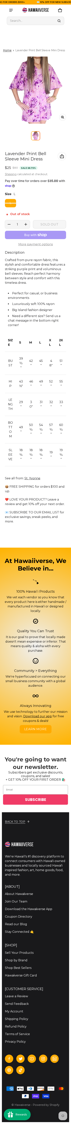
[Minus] (9, 224)
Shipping (10, 174)
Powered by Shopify (46, 1105)
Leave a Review (16, 996)
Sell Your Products (19, 953)
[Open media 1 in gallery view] (35, 135)
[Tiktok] (20, 1070)
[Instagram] (43, 1059)
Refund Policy (16, 1026)
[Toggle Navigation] (11, 10)
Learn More (35, 729)
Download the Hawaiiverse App (28, 909)
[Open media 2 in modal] (35, 90)
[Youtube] (32, 1059)
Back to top (15, 821)
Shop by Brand (16, 960)
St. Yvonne (32, 478)
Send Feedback (17, 1004)
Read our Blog (16, 924)
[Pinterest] (9, 1070)
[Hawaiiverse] (35, 10)
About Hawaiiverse (19, 894)
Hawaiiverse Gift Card (21, 975)
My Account (14, 1011)
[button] (35, 21)
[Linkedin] (54, 1059)
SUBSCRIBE (35, 799)
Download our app (37, 716)
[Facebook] (9, 1059)
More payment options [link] (35, 244)
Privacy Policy (15, 1041)
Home (7, 50)
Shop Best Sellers (18, 968)
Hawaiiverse (22, 1105)
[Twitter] (20, 1059)
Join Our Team (16, 901)
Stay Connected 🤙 (19, 932)
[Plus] (26, 224)
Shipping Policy (16, 1019)
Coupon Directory (18, 916)
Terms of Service (17, 1034)
